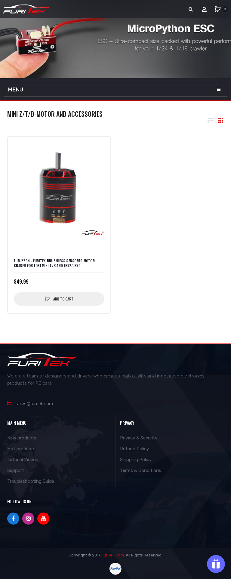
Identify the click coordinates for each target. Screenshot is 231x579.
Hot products (21, 448)
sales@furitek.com (34, 403)
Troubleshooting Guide (30, 481)
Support (15, 470)
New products (21, 438)
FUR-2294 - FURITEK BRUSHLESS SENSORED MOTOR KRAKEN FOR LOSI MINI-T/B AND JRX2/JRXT (54, 263)
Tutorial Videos (22, 459)
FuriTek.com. (113, 555)
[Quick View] (15, 156)
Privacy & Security (138, 438)
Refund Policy (134, 448)
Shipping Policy (136, 459)
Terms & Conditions (140, 470)
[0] (218, 9)
